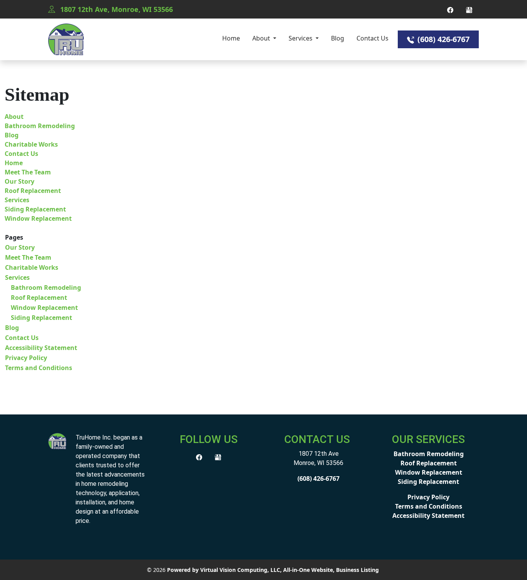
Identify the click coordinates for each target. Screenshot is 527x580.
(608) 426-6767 (443, 39)
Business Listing (357, 569)
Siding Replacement (35, 209)
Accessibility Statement (41, 347)
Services (301, 38)
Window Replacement (38, 218)
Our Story (19, 181)
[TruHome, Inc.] (57, 440)
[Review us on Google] (469, 9)
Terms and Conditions (38, 368)
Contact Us (372, 38)
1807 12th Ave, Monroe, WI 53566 (115, 9)
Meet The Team (28, 172)
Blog (337, 38)
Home (231, 38)
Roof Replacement (33, 190)
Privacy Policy (26, 357)
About (262, 38)
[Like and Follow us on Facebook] (450, 9)
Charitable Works (31, 144)
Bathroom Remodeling (40, 126)
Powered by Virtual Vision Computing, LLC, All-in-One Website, (250, 569)
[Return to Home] (66, 39)
